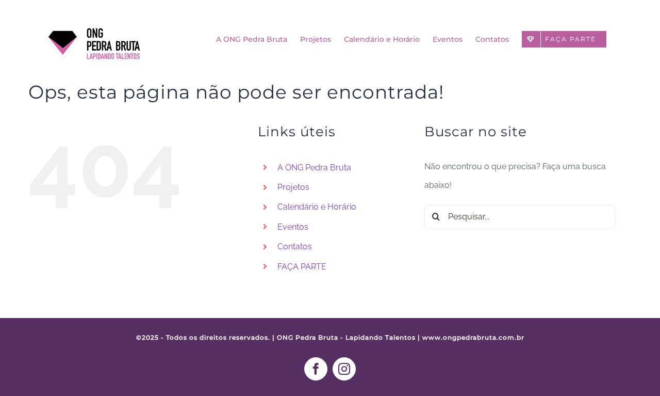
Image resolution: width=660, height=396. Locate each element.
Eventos (292, 227)
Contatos (294, 246)
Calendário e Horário (316, 207)
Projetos (293, 187)
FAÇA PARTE (301, 267)
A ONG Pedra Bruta (314, 167)
